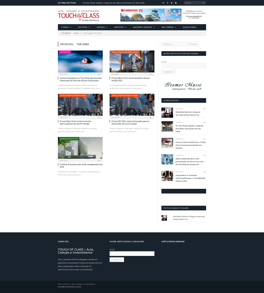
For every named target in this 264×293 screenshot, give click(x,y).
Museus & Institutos (69, 139)
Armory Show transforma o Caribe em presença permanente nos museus (191, 145)
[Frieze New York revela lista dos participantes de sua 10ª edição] (80, 105)
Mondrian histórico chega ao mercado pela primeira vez (188, 113)
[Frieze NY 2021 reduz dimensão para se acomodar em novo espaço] (132, 105)
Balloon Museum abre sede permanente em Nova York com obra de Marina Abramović (190, 161)
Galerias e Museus (142, 27)
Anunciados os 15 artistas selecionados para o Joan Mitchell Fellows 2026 (190, 178)
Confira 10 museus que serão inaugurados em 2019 (81, 165)
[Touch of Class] (78, 14)
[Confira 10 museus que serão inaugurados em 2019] (80, 149)
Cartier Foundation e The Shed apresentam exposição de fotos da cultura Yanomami (81, 79)
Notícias (82, 27)
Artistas (118, 27)
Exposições (65, 52)
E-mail (163, 62)
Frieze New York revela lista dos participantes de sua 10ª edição (75, 122)
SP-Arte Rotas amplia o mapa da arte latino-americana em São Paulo (114, 3)
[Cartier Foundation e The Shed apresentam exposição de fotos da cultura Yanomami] (80, 62)
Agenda (101, 27)
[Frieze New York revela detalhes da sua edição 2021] (132, 62)
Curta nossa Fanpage (173, 191)
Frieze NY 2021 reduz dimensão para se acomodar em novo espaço (130, 122)
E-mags (65, 27)
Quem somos (189, 27)
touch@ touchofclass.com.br (69, 286)
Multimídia (167, 27)
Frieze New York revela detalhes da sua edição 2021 (131, 79)
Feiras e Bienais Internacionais (125, 52)
